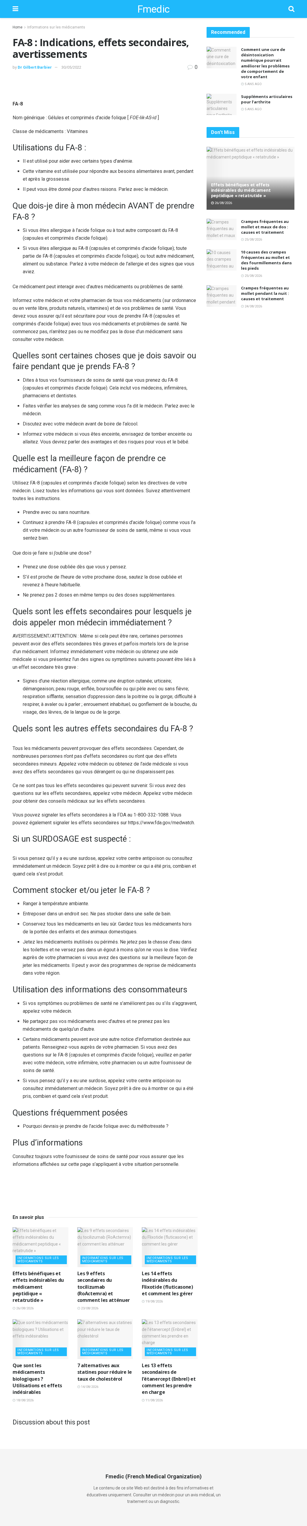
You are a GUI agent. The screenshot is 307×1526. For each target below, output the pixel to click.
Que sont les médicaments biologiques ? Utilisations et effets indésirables (37, 1379)
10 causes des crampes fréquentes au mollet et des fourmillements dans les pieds (266, 260)
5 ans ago (253, 84)
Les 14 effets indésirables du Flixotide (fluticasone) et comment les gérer (167, 1283)
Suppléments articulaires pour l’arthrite (266, 99)
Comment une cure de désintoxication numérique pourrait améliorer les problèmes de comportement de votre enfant (265, 63)
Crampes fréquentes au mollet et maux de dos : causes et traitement (265, 227)
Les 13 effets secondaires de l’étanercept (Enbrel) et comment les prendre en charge (168, 1379)
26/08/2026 (24, 1308)
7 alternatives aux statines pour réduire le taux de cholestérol (104, 1372)
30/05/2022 (71, 67)
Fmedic (153, 9)
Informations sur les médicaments (56, 27)
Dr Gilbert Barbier (35, 67)
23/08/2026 (89, 1308)
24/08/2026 (253, 306)
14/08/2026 (89, 1387)
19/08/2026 (154, 1301)
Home (17, 27)
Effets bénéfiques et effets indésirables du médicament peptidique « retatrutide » (38, 1287)
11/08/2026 (154, 1400)
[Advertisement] (105, 89)
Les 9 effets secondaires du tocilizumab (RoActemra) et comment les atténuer (103, 1287)
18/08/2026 (24, 1400)
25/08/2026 (253, 239)
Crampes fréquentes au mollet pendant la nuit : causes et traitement (265, 293)
